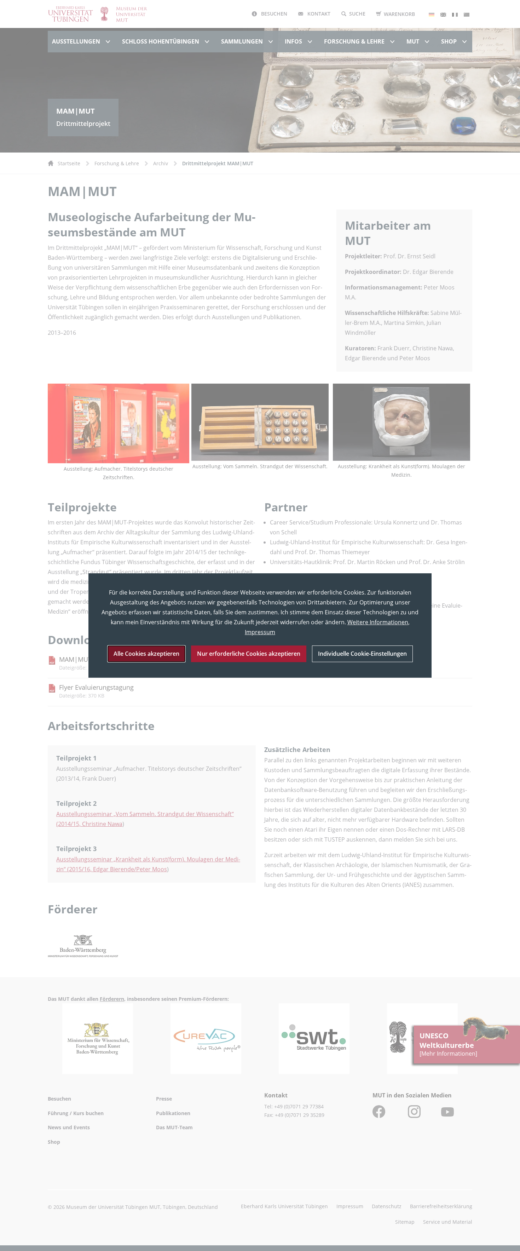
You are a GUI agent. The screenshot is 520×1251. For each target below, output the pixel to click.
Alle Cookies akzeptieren (146, 654)
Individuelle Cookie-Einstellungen (362, 654)
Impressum (260, 632)
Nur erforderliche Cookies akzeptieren (248, 654)
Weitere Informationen (377, 622)
